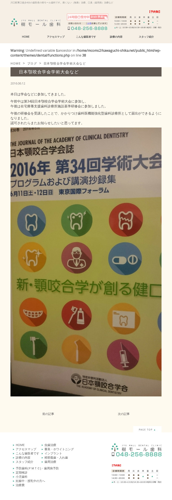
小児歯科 (21, 477)
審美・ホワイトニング (59, 449)
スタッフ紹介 (146, 36)
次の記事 (124, 414)
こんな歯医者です (86, 36)
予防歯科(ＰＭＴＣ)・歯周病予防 (37, 468)
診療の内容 (116, 36)
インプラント (53, 453)
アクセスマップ (56, 36)
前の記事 (48, 414)
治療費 (20, 485)
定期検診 (21, 472)
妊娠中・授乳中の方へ (30, 481)
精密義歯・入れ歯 (56, 457)
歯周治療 (50, 462)
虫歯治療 (50, 445)
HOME (25, 36)
